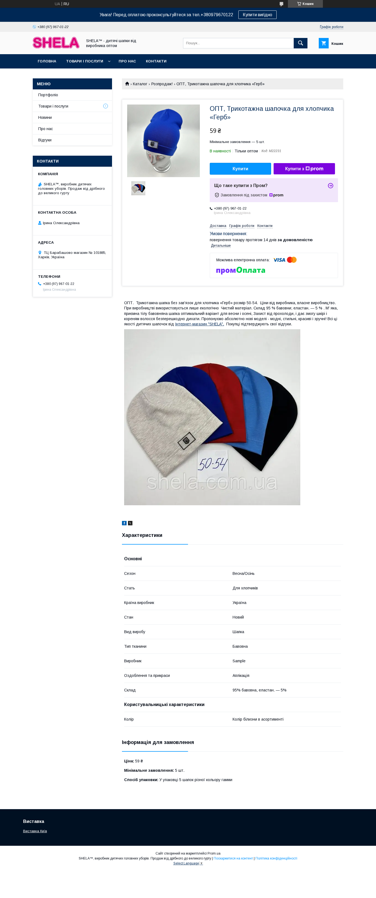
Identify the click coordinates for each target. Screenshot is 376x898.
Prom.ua (214, 853)
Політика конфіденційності (276, 858)
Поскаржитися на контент (233, 858)
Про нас (127, 61)
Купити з (294, 168)
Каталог (140, 84)
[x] (130, 524)
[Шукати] (300, 43)
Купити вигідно (257, 14)
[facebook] (124, 524)
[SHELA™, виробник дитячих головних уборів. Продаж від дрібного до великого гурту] (56, 47)
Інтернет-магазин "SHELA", (199, 324)
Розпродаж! (162, 84)
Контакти (156, 61)
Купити (240, 168)
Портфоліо (48, 95)
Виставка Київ (35, 831)
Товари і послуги (84, 61)
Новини (45, 117)
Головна (47, 61)
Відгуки (44, 140)
